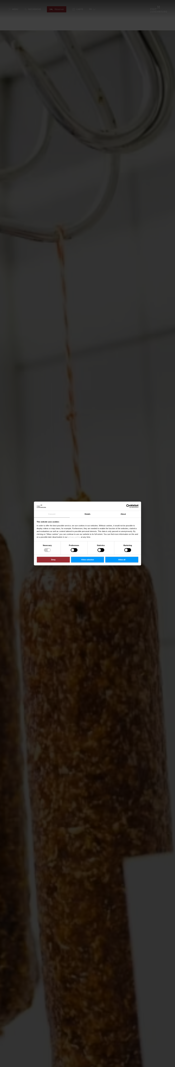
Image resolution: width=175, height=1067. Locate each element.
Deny (53, 560)
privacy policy (74, 537)
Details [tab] (87, 514)
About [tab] (123, 514)
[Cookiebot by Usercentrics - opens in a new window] (128, 506)
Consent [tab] (51, 514)
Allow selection (87, 560)
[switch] (74, 550)
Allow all (121, 560)
